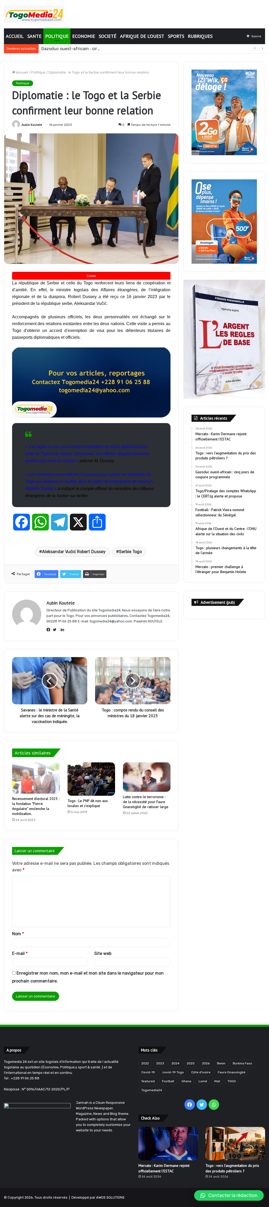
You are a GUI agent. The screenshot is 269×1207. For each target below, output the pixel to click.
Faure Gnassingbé (231, 1072)
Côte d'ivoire (200, 1072)
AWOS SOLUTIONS (110, 1197)
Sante (34, 36)
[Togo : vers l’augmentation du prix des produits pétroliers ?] (235, 1144)
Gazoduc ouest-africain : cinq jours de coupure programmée (101, 48)
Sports (176, 36)
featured (148, 1081)
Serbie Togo (130, 551)
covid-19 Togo (173, 1072)
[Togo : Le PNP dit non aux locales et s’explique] (91, 778)
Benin (221, 1063)
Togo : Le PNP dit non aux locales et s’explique (88, 803)
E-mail (20, 953)
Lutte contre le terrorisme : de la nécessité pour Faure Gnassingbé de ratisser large (145, 801)
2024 (175, 1063)
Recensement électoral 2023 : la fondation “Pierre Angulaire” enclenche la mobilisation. (35, 806)
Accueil (15, 36)
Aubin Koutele (32, 125)
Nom (18, 933)
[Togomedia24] (34, 14)
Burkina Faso (242, 1063)
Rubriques (200, 36)
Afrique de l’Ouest (142, 36)
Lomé (203, 1081)
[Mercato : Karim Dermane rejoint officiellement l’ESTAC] (168, 1144)
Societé (107, 36)
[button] (229, 1195)
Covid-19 (148, 1072)
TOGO (231, 1081)
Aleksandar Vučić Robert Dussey (74, 551)
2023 (160, 1063)
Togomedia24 (151, 1090)
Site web (102, 953)
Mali (217, 1081)
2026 (206, 1063)
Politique (57, 36)
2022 (145, 1063)
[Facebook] (49, 630)
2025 (191, 1063)
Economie (83, 36)
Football (168, 1081)
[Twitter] (56, 630)
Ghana (186, 1081)
